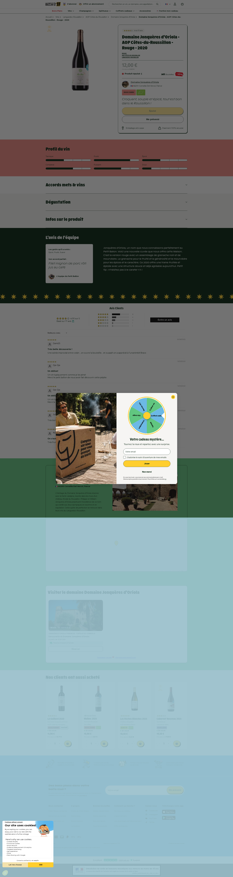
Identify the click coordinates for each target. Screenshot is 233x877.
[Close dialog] (173, 397)
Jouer (147, 463)
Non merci (147, 472)
